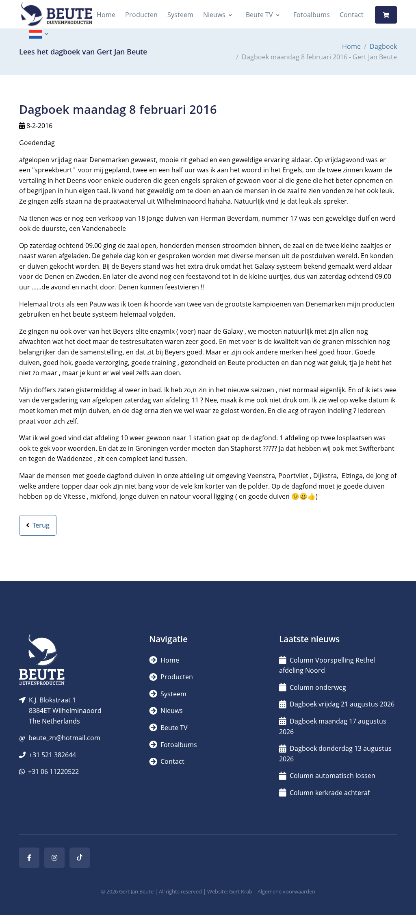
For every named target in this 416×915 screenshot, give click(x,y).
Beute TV (259, 14)
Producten (141, 14)
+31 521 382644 (52, 754)
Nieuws (214, 14)
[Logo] (56, 15)
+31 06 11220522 (53, 771)
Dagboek (383, 46)
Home (106, 14)
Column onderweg (318, 687)
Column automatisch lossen (332, 775)
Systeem (180, 14)
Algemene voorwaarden (286, 891)
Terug (40, 525)
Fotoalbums (311, 14)
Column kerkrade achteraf (330, 792)
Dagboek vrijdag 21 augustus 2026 (342, 704)
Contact (352, 14)
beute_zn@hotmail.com (64, 737)
